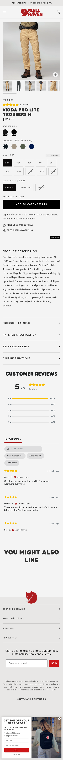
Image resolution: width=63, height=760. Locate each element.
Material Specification (20, 334)
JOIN (54, 663)
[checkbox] (11, 463)
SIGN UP (16, 750)
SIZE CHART (54, 156)
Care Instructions (16, 358)
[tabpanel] (31, 491)
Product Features (16, 323)
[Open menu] (7, 12)
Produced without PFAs (20, 225)
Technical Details (16, 346)
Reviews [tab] (13, 439)
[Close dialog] (59, 718)
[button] (31, 398)
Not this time (16, 754)
